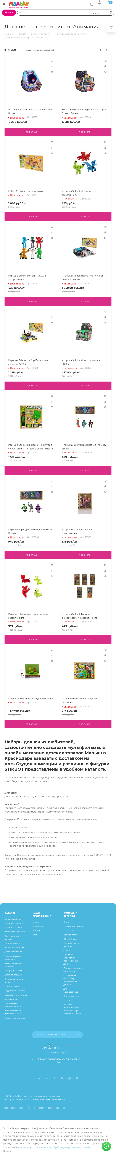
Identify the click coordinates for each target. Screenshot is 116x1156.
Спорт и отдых (12, 986)
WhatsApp (77, 1078)
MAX (69, 1078)
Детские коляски (13, 927)
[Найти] (110, 13)
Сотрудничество (71, 996)
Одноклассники (54, 1078)
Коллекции (38, 926)
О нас (66, 922)
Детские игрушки (14, 974)
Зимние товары (12, 999)
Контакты (68, 930)
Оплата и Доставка (73, 926)
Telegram (46, 1078)
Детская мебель (13, 919)
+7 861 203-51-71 (49, 1048)
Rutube (62, 1078)
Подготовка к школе (15, 990)
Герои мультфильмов (15, 1018)
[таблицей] (110, 49)
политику (23, 1147)
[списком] (106, 49)
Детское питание (13, 951)
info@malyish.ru (60, 1052)
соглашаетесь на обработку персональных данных (62, 1147)
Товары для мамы (13, 970)
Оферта (67, 950)
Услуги (66, 1000)
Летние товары (12, 943)
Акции (35, 922)
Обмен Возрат (70, 939)
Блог (34, 934)
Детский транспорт (14, 923)
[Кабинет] (99, 2)
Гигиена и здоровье (14, 947)
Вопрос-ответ (70, 934)
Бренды (36, 930)
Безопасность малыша (16, 995)
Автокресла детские (15, 931)
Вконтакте (38, 1078)
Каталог (10, 913)
